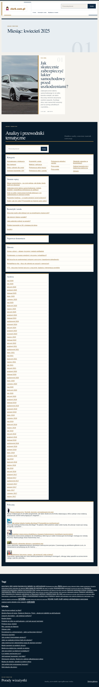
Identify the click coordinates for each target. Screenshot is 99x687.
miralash (90, 590)
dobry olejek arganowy (83, 586)
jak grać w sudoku (48, 588)
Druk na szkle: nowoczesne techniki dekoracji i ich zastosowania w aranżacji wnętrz (24, 193)
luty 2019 (10, 431)
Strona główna (92, 681)
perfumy (42, 594)
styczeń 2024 (11, 328)
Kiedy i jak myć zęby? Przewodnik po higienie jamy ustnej (27, 201)
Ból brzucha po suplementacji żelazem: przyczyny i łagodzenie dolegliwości (33, 259)
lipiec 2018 (11, 453)
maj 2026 (10, 281)
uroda (21, 598)
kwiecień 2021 (12, 359)
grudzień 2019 (12, 399)
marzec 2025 (11, 309)
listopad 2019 (11, 403)
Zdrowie (76, 171)
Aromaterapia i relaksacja (16, 161)
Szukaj (91, 6)
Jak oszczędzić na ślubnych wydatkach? (15, 651)
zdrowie (31, 601)
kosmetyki (67, 588)
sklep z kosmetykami (30, 596)
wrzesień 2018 (12, 446)
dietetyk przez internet (69, 586)
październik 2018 (13, 443)
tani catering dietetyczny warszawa (79, 596)
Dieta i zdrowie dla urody (15, 167)
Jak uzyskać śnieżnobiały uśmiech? (14, 637)
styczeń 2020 (11, 396)
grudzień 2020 (12, 371)
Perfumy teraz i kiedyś (9, 624)
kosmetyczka (59, 588)
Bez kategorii (11, 164)
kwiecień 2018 (12, 462)
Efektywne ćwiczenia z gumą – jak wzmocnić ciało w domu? (32, 554)
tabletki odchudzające (62, 596)
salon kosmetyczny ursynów (69, 594)
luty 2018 (10, 468)
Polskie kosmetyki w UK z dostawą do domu (22, 225)
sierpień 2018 (11, 449)
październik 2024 (13, 321)
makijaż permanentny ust (43, 590)
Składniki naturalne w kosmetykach (80, 162)
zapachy (24, 602)
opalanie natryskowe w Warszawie (27, 594)
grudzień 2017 (12, 474)
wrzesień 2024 (12, 324)
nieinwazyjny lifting (9, 592)
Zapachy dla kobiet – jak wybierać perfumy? (17, 616)
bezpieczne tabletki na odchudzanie (32, 586)
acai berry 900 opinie (10, 586)
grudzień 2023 (12, 331)
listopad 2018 (11, 440)
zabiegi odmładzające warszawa (75, 599)
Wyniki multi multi (55, 599)
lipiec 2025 (11, 296)
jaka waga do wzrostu (34, 588)
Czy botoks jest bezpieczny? (11, 653)
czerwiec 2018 (12, 456)
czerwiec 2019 (12, 418)
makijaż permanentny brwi (26, 590)
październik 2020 (13, 378)
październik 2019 (13, 406)
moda (95, 590)
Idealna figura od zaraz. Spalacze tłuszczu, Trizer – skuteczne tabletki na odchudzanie (31, 613)
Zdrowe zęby (6, 629)
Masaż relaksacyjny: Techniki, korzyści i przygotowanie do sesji (32, 512)
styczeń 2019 (11, 434)
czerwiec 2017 (12, 493)
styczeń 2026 (11, 287)
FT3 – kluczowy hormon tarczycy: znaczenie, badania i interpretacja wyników (33, 268)
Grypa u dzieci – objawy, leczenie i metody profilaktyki (25, 251)
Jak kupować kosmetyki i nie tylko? (14, 656)
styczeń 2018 (11, 471)
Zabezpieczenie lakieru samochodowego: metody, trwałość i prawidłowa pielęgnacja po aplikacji (24, 189)
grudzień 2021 (12, 346)
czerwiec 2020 (12, 384)
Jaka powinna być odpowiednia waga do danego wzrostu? (22, 643)
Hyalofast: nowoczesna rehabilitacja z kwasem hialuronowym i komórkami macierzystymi (42, 534)
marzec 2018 (11, 465)
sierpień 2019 (11, 412)
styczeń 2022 (11, 343)
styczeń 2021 (11, 368)
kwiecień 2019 (12, 424)
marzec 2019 (11, 428)
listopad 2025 (11, 293)
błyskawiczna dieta (51, 586)
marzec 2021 (11, 362)
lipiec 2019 (11, 415)
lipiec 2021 (11, 352)
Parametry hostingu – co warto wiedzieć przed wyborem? (26, 198)
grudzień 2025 (12, 290)
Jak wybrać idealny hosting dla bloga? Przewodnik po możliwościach (35, 523)
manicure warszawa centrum (77, 590)
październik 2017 (13, 481)
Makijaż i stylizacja (35, 164)
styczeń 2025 (11, 312)
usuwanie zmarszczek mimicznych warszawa (36, 599)
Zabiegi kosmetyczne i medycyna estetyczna (80, 167)
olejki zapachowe (63, 592)
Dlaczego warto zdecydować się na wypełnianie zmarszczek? (28, 213)
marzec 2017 (11, 496)
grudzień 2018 (12, 437)
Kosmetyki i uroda (42, 12)
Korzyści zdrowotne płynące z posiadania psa (27, 543)
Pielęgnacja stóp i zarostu (38, 171)
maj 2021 (10, 356)
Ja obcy (9, 229)
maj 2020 (10, 387)
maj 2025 (10, 302)
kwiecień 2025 (12, 306)
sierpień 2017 (11, 487)
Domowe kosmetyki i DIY (15, 171)
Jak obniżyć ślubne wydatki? (17, 217)
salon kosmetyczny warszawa (84, 594)
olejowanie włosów (73, 592)
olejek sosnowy (53, 592)
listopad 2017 (11, 478)
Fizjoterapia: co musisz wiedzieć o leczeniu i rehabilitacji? (27, 255)
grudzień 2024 (12, 315)
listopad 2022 (11, 340)
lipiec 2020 (11, 381)
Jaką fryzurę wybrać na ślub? (11, 610)
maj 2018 (10, 459)
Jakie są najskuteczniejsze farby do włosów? (17, 640)
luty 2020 (10, 393)
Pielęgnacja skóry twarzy (37, 167)
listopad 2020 (11, 374)
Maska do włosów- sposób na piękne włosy (16, 662)
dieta (60, 586)
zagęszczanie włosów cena (11, 602)
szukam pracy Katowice (47, 596)
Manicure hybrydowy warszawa (59, 590)
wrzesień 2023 (12, 334)
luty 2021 (10, 365)
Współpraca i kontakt (53, 12)
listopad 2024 (11, 318)
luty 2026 (10, 284)
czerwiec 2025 (12, 299)
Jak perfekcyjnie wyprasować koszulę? (15, 664)
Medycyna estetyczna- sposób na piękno (15, 648)
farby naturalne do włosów (17, 588)
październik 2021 (13, 349)
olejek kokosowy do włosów (42, 592)
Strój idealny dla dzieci (9, 667)
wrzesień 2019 (12, 409)
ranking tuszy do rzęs (54, 594)
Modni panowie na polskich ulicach (14, 645)
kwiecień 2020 (12, 390)
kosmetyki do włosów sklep (77, 588)
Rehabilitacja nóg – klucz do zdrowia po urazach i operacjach (28, 263)
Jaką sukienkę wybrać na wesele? (19, 221)
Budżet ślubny (6, 618)
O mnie (34, 12)
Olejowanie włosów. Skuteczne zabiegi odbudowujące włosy (22, 659)
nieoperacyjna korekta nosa (25, 592)
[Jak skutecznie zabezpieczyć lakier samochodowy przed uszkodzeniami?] (20, 84)
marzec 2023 (11, 337)
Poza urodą (43, 58)
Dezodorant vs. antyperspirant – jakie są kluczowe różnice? (22, 632)
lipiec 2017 (11, 490)
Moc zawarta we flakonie (10, 626)
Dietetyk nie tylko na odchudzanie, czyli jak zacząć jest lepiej (22, 621)
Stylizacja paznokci (8, 635)
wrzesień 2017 (12, 484)
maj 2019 (10, 421)
